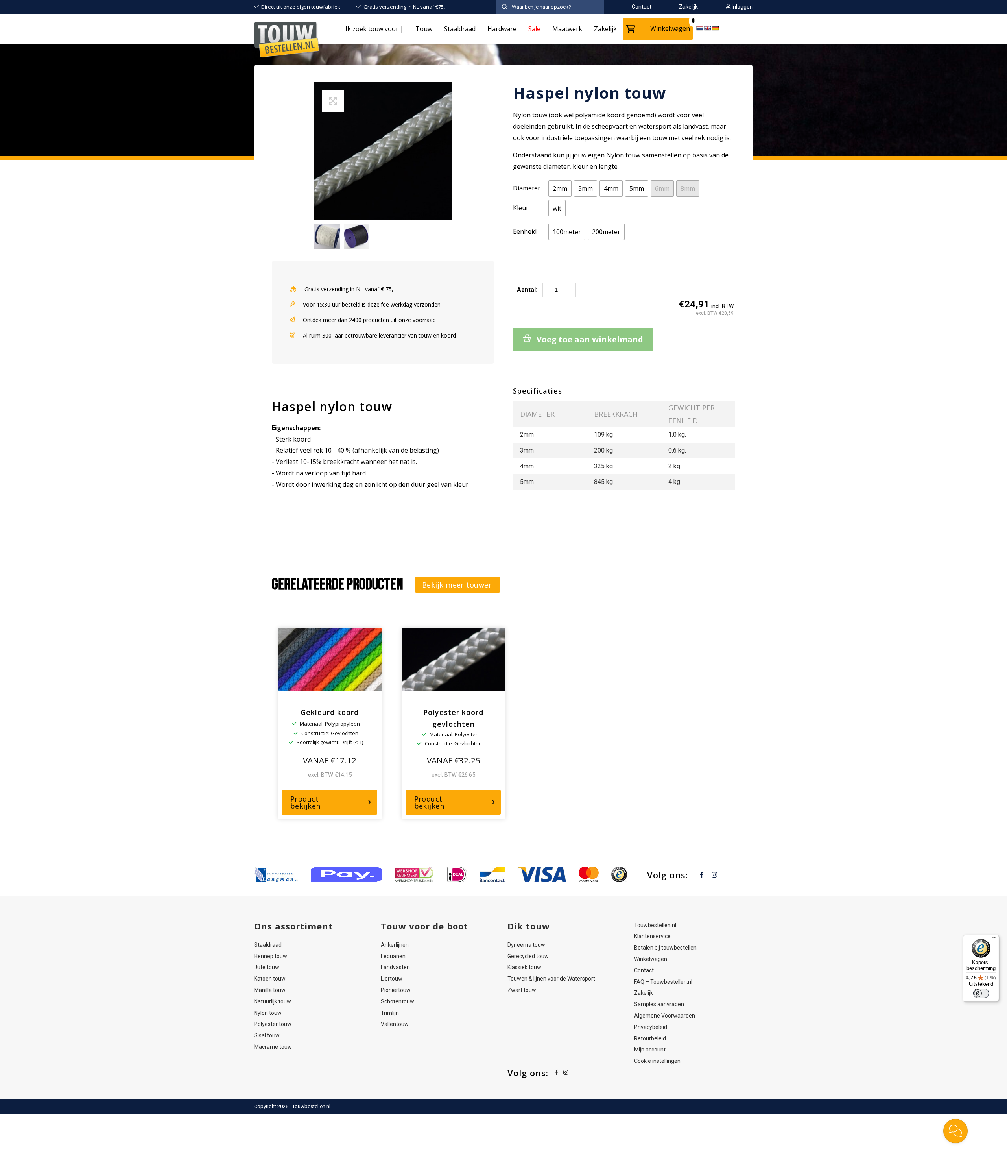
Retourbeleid (650, 1038)
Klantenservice (652, 936)
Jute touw (266, 967)
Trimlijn (390, 1013)
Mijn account (650, 1049)
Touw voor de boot (424, 926)
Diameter (526, 188)
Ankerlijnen (395, 945)
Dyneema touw (526, 945)
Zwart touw (521, 990)
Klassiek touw (524, 967)
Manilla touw (270, 990)
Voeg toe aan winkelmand (590, 339)
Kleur (521, 207)
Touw (423, 28)
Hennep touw (270, 956)
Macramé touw (273, 1047)
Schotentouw (397, 1001)
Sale (534, 28)
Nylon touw (268, 1013)
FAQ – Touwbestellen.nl (663, 982)
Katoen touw (270, 979)
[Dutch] (699, 28)
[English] (707, 28)
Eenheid (525, 231)
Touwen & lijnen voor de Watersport (551, 979)
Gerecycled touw (528, 956)
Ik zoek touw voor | (374, 28)
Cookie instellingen (657, 1061)
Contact (644, 970)
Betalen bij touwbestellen (665, 947)
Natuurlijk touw (272, 1001)
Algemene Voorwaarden (664, 1016)
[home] (287, 41)
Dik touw (528, 926)
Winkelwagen (670, 28)
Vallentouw (395, 1024)
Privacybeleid (650, 1027)
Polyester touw (272, 1024)
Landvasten (395, 967)
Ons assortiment (293, 926)
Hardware (501, 28)
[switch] (981, 993)
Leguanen (393, 956)
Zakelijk (605, 28)
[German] (715, 28)
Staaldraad (460, 28)
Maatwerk (567, 28)
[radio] (560, 188)
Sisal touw (267, 1035)
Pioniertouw (396, 990)
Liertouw (391, 979)
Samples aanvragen (659, 1004)
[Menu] (994, 939)
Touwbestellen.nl (655, 925)
